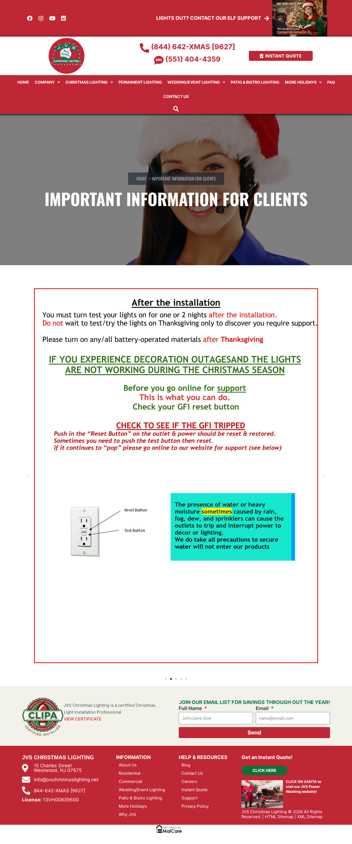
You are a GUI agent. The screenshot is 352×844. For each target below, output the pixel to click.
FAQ (331, 82)
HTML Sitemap (279, 816)
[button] (176, 109)
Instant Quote (195, 789)
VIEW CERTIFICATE (82, 719)
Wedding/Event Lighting (193, 82)
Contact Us (176, 96)
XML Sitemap (310, 816)
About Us (128, 765)
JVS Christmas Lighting (264, 811)
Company (45, 82)
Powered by (39, 838)
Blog (186, 765)
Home (23, 82)
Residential (130, 773)
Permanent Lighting (140, 82)
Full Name (191, 708)
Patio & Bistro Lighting (255, 82)
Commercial (130, 781)
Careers (189, 781)
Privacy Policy (195, 806)
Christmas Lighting (86, 82)
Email (263, 708)
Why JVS (127, 814)
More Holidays (301, 82)
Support (189, 798)
